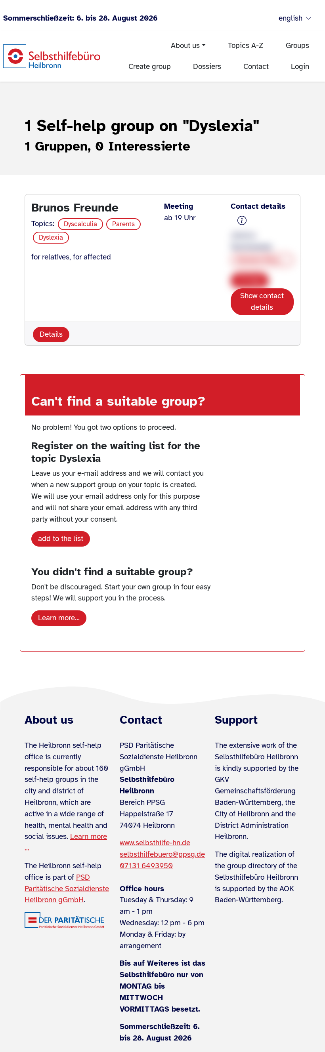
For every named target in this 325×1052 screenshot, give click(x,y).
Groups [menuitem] (297, 45)
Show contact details (262, 301)
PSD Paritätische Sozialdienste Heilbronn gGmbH (67, 889)
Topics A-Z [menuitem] (246, 45)
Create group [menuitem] (149, 66)
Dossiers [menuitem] (207, 66)
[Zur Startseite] (51, 56)
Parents (123, 224)
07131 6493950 (146, 866)
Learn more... (59, 618)
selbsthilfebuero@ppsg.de (162, 854)
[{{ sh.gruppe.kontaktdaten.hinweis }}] (242, 221)
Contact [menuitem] (256, 66)
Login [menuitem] (300, 66)
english (290, 18)
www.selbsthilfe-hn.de (155, 843)
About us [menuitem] (185, 45)
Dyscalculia (80, 224)
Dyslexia (51, 237)
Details (51, 334)
